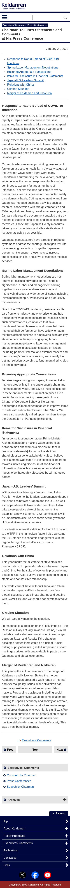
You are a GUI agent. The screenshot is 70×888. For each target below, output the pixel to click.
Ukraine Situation (18, 88)
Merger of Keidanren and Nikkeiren (29, 93)
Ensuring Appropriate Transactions (29, 71)
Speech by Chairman (20, 786)
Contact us (10, 857)
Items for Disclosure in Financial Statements (35, 76)
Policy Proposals (14, 835)
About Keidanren (14, 828)
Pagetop (60, 813)
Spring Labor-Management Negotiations (32, 67)
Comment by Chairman (21, 775)
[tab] (11, 17)
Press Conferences (19, 780)
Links (7, 864)
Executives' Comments (36, 740)
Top (35, 749)
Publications (11, 850)
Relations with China (20, 84)
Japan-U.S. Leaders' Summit (25, 80)
